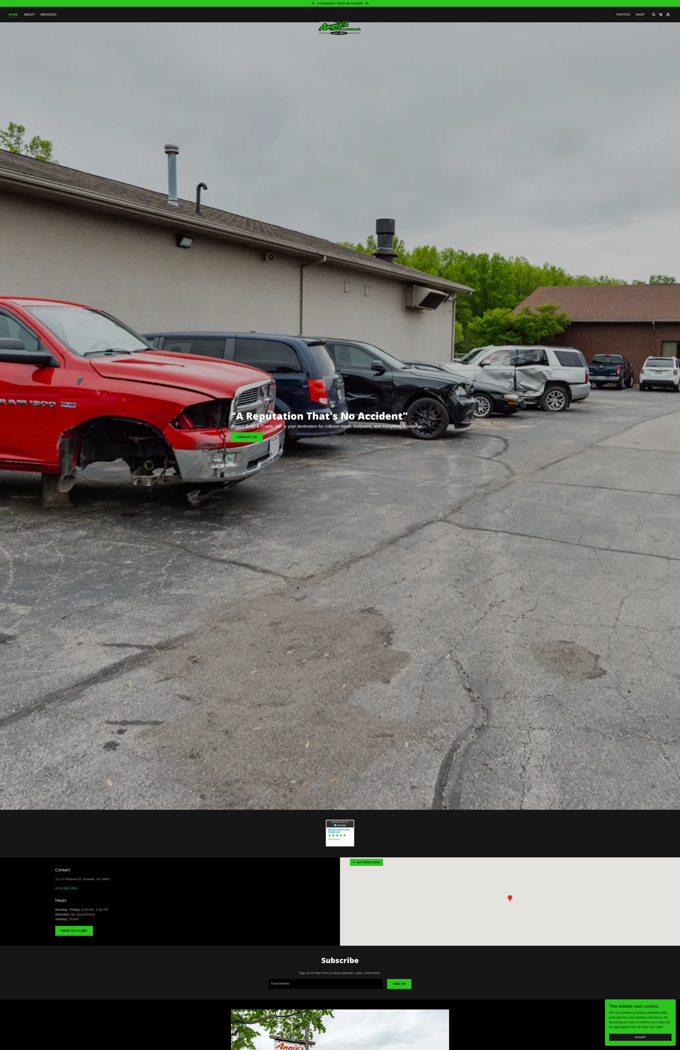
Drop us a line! (74, 930)
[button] (668, 14)
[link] (340, 13)
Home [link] (13, 14)
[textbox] (326, 984)
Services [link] (48, 14)
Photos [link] (623, 14)
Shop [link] (640, 14)
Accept (640, 1037)
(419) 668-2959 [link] (66, 888)
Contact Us (247, 437)
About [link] (29, 14)
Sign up (399, 983)
